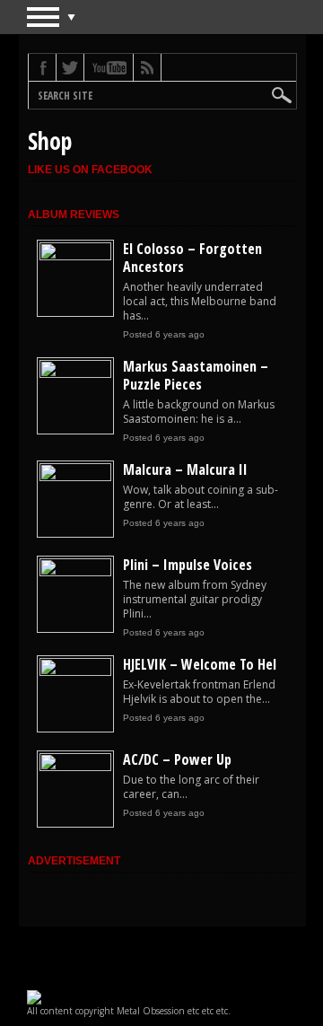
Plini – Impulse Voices (187, 565)
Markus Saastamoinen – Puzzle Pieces (195, 375)
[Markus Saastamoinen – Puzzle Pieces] (75, 374)
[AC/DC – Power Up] (75, 767)
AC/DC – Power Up (177, 759)
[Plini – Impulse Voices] (75, 572)
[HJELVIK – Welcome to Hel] (75, 672)
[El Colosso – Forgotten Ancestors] (75, 256)
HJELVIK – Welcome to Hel (199, 664)
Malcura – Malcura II (185, 469)
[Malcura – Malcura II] (75, 477)
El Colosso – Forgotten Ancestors (192, 258)
